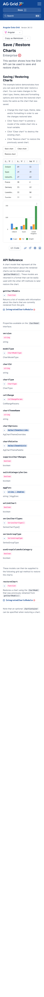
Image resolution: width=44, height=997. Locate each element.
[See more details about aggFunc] (4, 491)
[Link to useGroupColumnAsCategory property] (35, 549)
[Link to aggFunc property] (14, 488)
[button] (22, 15)
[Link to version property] (14, 333)
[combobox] (12, 32)
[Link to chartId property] (14, 364)
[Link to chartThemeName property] (22, 410)
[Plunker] (39, 247)
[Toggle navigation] (39, 4)
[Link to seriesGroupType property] (24, 534)
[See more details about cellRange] (4, 399)
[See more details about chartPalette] (4, 445)
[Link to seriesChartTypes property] (25, 518)
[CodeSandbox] (35, 247)
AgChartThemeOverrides (18, 430)
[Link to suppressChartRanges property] (29, 457)
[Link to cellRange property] (16, 395)
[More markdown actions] (27, 38)
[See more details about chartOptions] (4, 430)
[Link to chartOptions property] (20, 426)
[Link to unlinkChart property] (19, 503)
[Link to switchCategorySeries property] (30, 472)
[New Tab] (30, 247)
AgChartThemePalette (17, 446)
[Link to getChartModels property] (22, 291)
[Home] (13, 4)
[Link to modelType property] (16, 349)
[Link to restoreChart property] (20, 581)
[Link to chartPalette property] (20, 441)
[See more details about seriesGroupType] (4, 538)
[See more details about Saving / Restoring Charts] (4, 295)
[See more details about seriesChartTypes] (4, 522)
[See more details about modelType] (4, 353)
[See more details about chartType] (4, 383)
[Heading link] (39, 78)
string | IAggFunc (16, 492)
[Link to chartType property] (16, 379)
